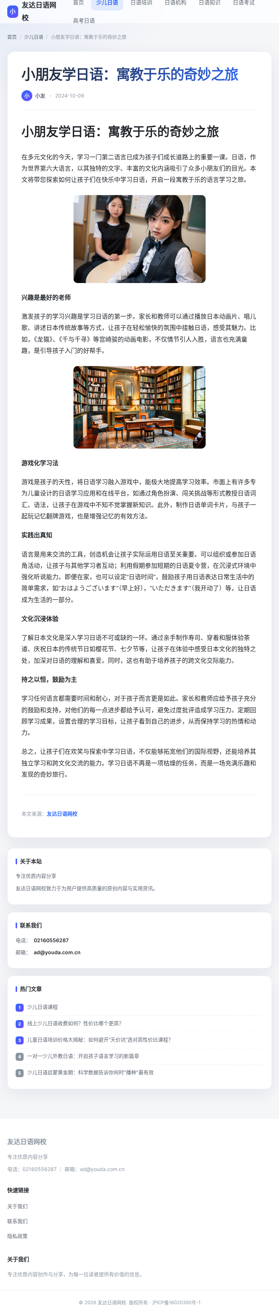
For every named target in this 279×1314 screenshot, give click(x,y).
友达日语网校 (62, 814)
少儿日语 (33, 37)
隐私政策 (17, 1236)
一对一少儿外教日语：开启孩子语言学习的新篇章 (83, 1056)
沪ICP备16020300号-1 (176, 1302)
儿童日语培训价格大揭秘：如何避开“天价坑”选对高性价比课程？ (100, 1039)
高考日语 (84, 20)
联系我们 (17, 1221)
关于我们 (17, 1206)
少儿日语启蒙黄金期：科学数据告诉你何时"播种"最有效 (90, 1072)
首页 (12, 37)
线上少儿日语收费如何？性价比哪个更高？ (75, 1023)
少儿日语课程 (42, 1007)
